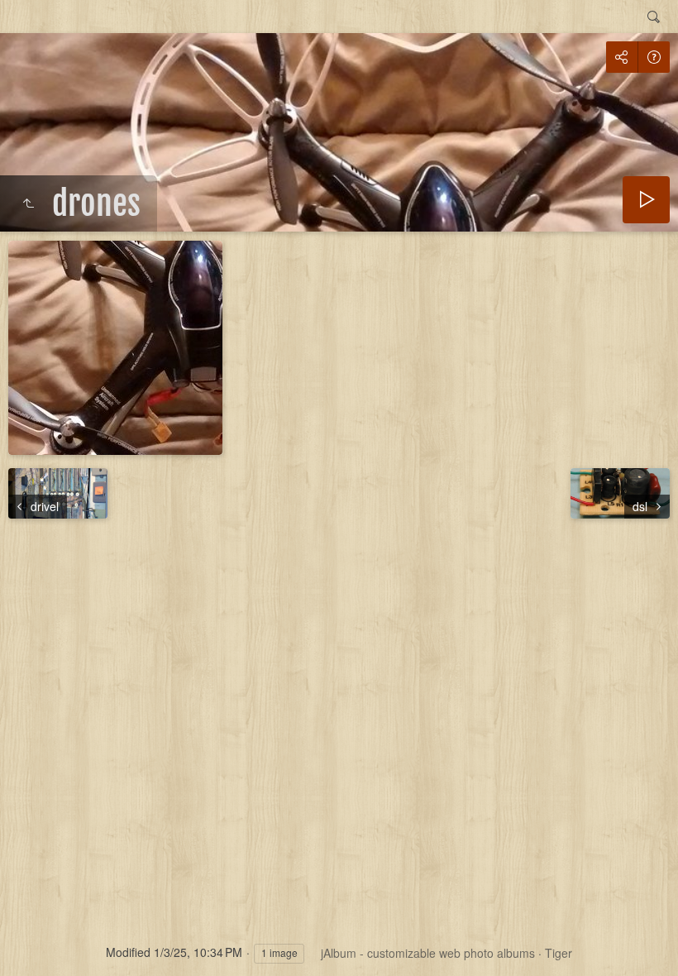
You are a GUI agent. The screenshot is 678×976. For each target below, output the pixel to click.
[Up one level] (28, 203)
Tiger (558, 953)
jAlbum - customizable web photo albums (428, 953)
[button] (33, 943)
